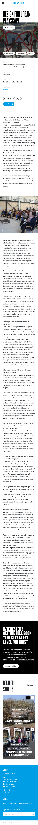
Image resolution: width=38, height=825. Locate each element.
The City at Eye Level (19, 3)
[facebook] (9, 791)
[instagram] (4, 791)
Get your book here (11, 666)
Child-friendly (8, 53)
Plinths (30, 53)
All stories (10, 27)
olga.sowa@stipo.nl (9, 773)
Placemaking (21, 53)
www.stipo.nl (29, 803)
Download (8, 104)
